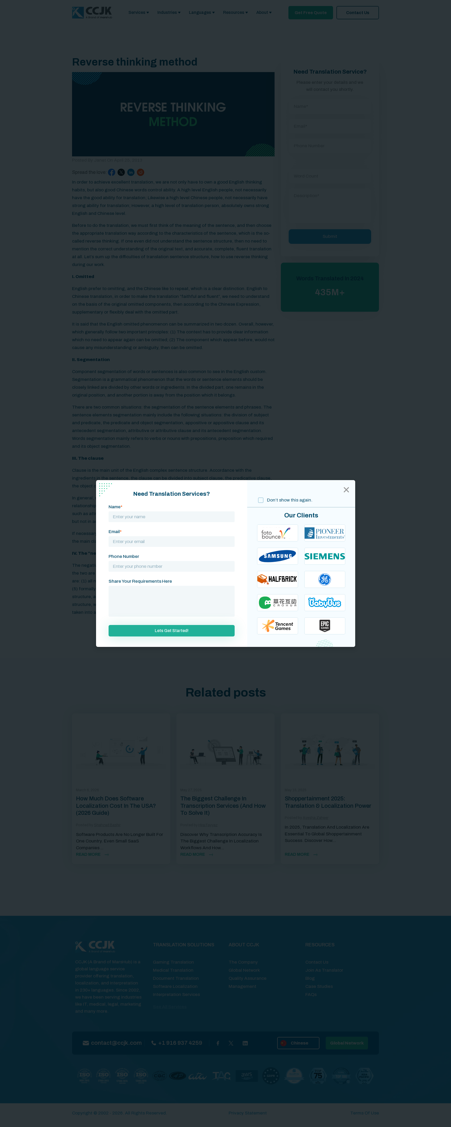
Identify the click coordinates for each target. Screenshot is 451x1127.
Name (115, 506)
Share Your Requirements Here (140, 581)
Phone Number (124, 556)
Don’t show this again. (289, 500)
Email (115, 531)
